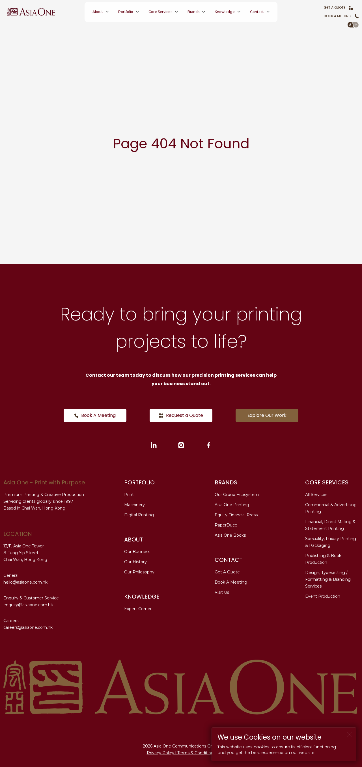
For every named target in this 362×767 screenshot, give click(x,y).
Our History (135, 561)
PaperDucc (226, 525)
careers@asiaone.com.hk (28, 627)
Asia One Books (230, 535)
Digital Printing (139, 514)
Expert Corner (138, 608)
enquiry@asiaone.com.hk (28, 604)
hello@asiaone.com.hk (25, 582)
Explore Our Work (266, 415)
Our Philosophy (139, 572)
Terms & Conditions (196, 752)
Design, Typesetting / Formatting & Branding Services (328, 579)
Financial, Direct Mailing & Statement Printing (330, 525)
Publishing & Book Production (323, 559)
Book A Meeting (337, 16)
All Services (316, 494)
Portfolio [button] (125, 12)
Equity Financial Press (236, 514)
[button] (353, 24)
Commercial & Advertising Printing (331, 508)
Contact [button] (257, 12)
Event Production (322, 596)
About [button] (97, 12)
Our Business (137, 551)
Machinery (134, 504)
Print (129, 494)
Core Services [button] (160, 12)
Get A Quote (334, 7)
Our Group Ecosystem (237, 494)
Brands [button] (193, 12)
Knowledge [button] (225, 12)
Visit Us (222, 592)
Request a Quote (184, 415)
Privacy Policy (160, 752)
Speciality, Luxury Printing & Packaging (330, 542)
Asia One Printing (232, 504)
